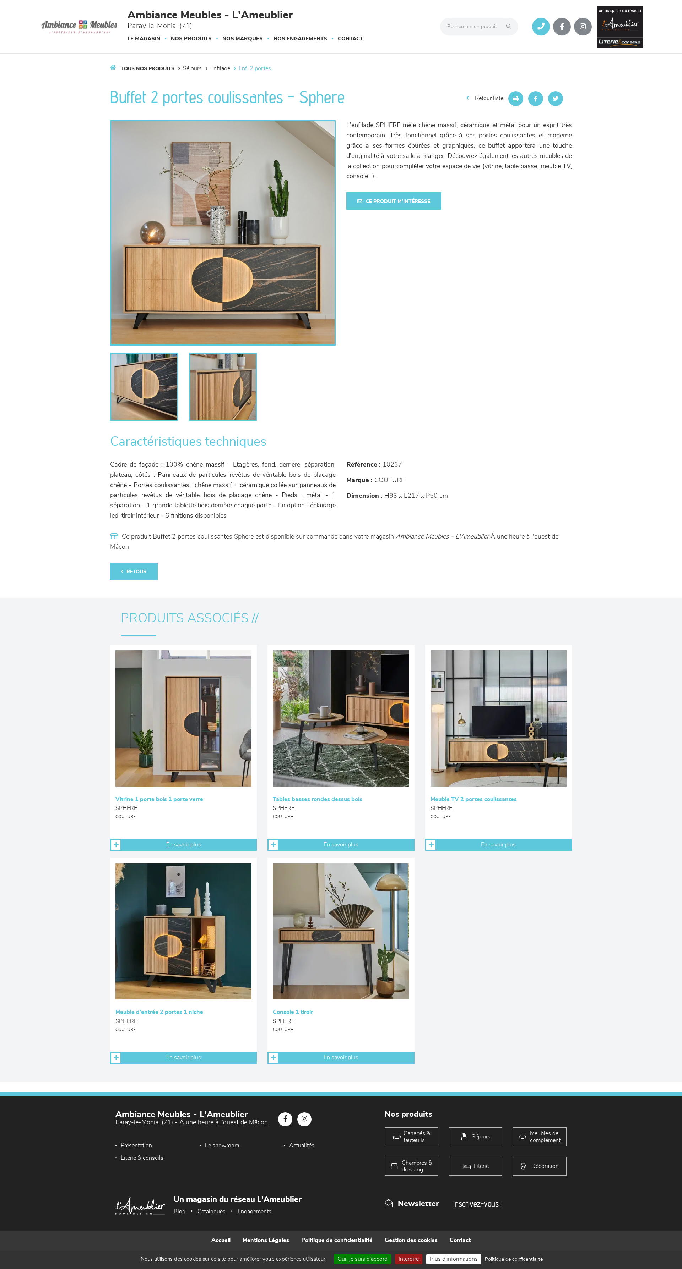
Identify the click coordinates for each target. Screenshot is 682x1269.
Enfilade (220, 68)
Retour (136, 571)
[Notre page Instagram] (583, 26)
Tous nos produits (147, 68)
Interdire (409, 1259)
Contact (350, 39)
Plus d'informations (454, 1259)
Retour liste (489, 98)
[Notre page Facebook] (562, 26)
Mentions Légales (266, 1240)
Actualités (301, 1145)
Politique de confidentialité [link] (514, 1259)
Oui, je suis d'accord (362, 1259)
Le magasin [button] (144, 39)
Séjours (192, 68)
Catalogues (211, 1211)
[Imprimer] (515, 98)
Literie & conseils (142, 1158)
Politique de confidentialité (337, 1240)
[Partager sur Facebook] (535, 98)
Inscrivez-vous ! (478, 1203)
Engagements (254, 1211)
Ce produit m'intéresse (398, 201)
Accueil (221, 1240)
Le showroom (222, 1145)
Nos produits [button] (191, 39)
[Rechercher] (510, 26)
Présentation (136, 1145)
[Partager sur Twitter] (555, 98)
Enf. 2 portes (255, 68)
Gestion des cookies (411, 1240)
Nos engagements (300, 39)
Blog (179, 1211)
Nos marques (242, 39)
